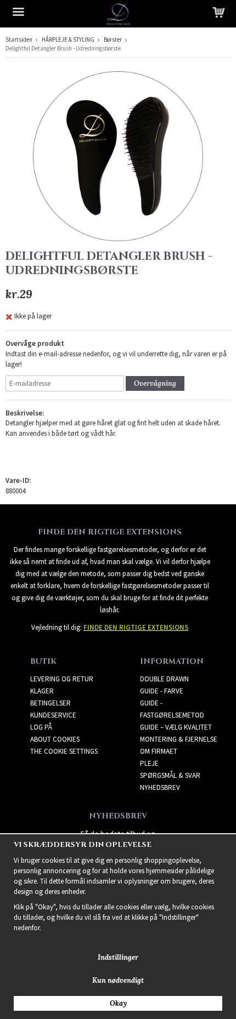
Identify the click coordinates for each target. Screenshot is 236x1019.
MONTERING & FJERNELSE (178, 739)
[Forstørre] (118, 155)
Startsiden (18, 39)
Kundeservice (53, 715)
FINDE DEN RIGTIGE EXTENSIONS (135, 627)
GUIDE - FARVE (161, 691)
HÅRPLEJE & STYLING (68, 39)
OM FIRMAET (158, 751)
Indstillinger (118, 957)
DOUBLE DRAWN (164, 679)
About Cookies (55, 739)
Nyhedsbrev (160, 787)
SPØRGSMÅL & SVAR (170, 775)
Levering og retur (61, 679)
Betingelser (50, 703)
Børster (113, 39)
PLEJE (149, 763)
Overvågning (155, 383)
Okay (118, 1003)
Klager (42, 691)
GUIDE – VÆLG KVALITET (176, 727)
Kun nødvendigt (118, 980)
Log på (41, 727)
